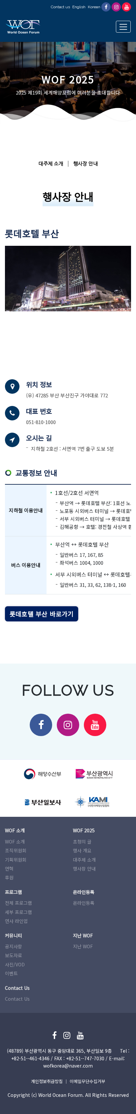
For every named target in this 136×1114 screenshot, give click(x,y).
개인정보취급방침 (47, 1081)
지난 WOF (83, 946)
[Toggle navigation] (123, 27)
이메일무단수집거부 (87, 1081)
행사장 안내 (85, 164)
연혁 (9, 868)
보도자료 (13, 955)
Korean (94, 7)
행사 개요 (82, 850)
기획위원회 (15, 859)
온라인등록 (83, 903)
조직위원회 (15, 850)
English (78, 7)
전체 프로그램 (18, 903)
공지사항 (13, 946)
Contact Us (17, 998)
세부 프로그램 (18, 912)
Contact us (60, 7)
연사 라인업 (16, 921)
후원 (9, 877)
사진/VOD (15, 964)
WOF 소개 (15, 841)
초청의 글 (82, 841)
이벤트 (11, 973)
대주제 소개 (51, 164)
